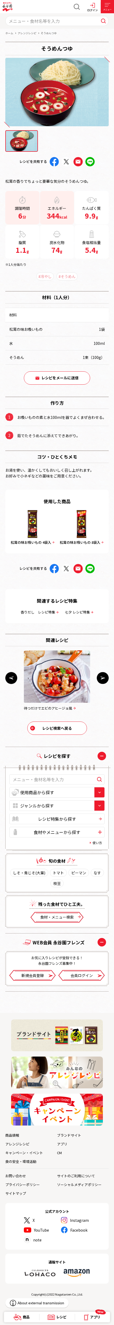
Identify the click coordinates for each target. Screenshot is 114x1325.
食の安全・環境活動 (20, 1161)
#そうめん (67, 276)
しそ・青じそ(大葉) (29, 872)
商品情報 (12, 1135)
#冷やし (45, 276)
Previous (11, 678)
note (37, 1240)
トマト (58, 872)
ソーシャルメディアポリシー (79, 1184)
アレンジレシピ (27, 33)
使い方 (97, 842)
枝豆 (57, 883)
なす (97, 872)
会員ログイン (82, 975)
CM (59, 1152)
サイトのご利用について (76, 1175)
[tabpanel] (57, 92)
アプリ (62, 1143)
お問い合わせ (15, 1175)
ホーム (9, 33)
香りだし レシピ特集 (38, 612)
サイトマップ (15, 1193)
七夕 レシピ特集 (77, 612)
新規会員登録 (32, 975)
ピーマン (78, 872)
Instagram (79, 1220)
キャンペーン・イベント (24, 1152)
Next (103, 678)
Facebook (78, 1230)
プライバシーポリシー (22, 1184)
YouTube (41, 1230)
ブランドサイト (69, 1135)
